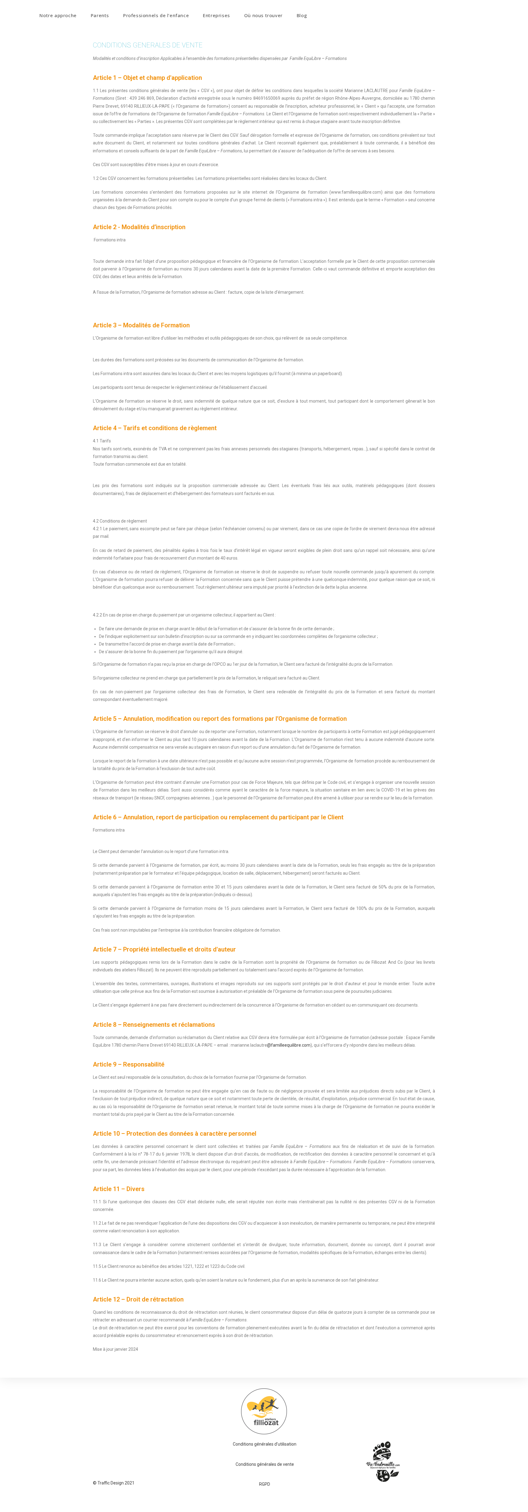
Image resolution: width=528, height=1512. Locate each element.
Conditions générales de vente (265, 1464)
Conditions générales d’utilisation (264, 1444)
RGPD (264, 1484)
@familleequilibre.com (288, 1045)
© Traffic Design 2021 (113, 1482)
